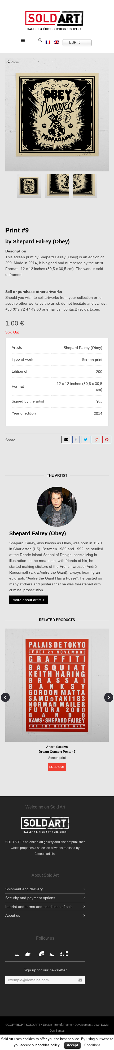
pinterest (60, 952)
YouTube (40, 952)
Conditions (92, 1045)
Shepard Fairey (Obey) (41, 241)
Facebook (19, 952)
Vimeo (70, 952)
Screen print (57, 758)
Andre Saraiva (57, 747)
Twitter (50, 952)
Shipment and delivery (24, 889)
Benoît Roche (63, 1024)
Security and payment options (30, 898)
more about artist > (29, 600)
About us (12, 915)
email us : (55, 309)
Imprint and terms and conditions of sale (39, 906)
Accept (72, 1045)
